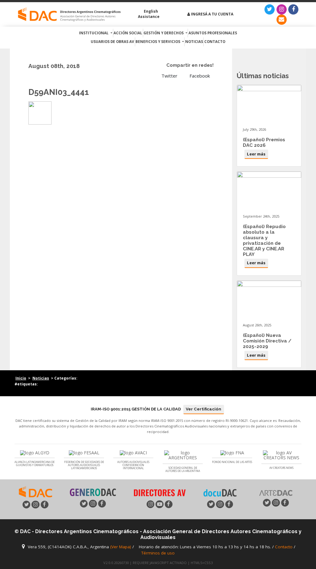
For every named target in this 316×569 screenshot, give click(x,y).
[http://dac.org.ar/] (69, 14)
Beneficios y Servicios (158, 41)
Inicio (20, 378)
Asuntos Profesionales (213, 33)
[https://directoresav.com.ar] (159, 492)
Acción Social (128, 33)
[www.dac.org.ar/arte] (275, 492)
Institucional (94, 33)
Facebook (199, 76)
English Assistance (149, 14)
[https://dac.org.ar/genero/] (93, 492)
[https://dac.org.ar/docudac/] (220, 492)
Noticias (194, 41)
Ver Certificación (203, 409)
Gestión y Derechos (164, 33)
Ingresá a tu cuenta (211, 14)
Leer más (256, 154)
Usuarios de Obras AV (112, 41)
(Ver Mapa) (121, 547)
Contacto (214, 41)
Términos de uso (158, 553)
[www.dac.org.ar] (35, 491)
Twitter (168, 76)
